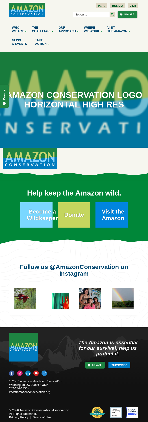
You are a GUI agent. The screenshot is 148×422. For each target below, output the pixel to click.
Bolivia (117, 5)
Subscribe (119, 365)
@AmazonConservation (84, 266)
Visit (133, 5)
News (19, 42)
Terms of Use (42, 417)
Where (91, 29)
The (41, 29)
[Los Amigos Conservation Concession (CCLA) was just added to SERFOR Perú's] (123, 298)
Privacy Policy (19, 417)
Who (18, 29)
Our (67, 29)
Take (41, 42)
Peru (102, 5)
